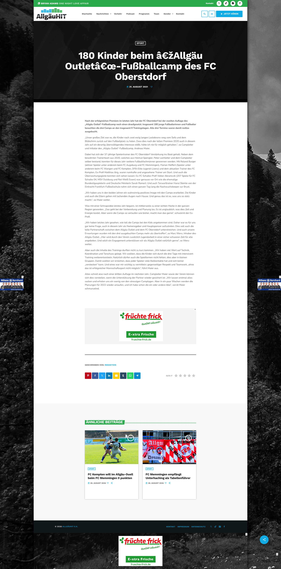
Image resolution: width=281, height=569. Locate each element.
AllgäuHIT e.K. (70, 527)
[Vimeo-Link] (51, 14)
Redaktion (110, 365)
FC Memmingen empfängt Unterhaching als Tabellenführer (168, 476)
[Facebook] (239, 3)
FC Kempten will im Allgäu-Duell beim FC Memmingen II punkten (110, 476)
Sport (140, 43)
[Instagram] (233, 3)
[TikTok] (225, 3)
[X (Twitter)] (219, 3)
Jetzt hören (229, 13)
